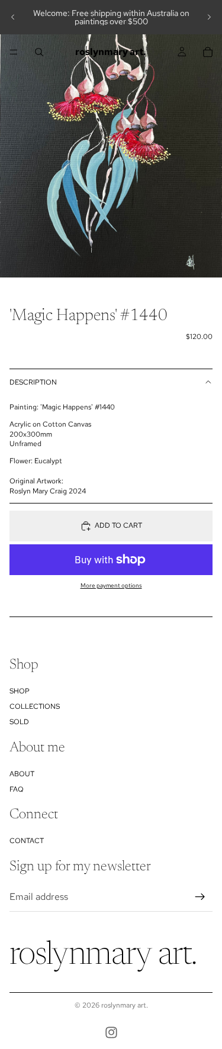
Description (33, 382)
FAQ (16, 789)
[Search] (39, 52)
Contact (26, 840)
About (21, 774)
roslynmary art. (124, 1005)
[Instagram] (111, 1032)
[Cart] (208, 52)
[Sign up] (200, 897)
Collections (34, 706)
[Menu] (13, 52)
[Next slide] (209, 17)
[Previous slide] (13, 17)
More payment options (111, 585)
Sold (19, 722)
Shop (19, 691)
